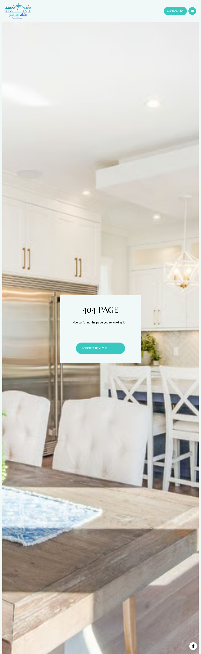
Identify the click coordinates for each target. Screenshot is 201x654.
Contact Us (175, 11)
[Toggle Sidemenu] (192, 11)
